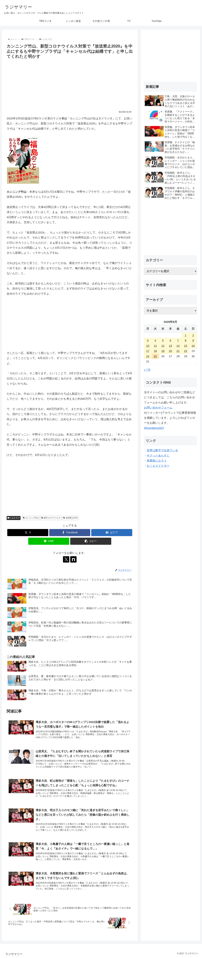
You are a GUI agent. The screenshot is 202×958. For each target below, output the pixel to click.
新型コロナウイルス (52, 518)
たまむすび (15, 518)
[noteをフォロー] (73, 559)
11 (155, 345)
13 (170, 345)
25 (155, 356)
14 (178, 345)
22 (185, 351)
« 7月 (147, 369)
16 (193, 345)
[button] (90, 541)
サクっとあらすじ (158, 455)
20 (170, 351)
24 (147, 356)
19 (162, 351)
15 (185, 345)
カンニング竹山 (32, 518)
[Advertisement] (70, 84)
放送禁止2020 (72, 518)
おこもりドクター (158, 465)
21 (178, 351)
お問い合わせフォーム (158, 407)
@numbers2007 (154, 428)
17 (147, 351)
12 (162, 345)
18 (155, 351)
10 (147, 345)
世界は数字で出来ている (162, 450)
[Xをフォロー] (66, 559)
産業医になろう (157, 460)
